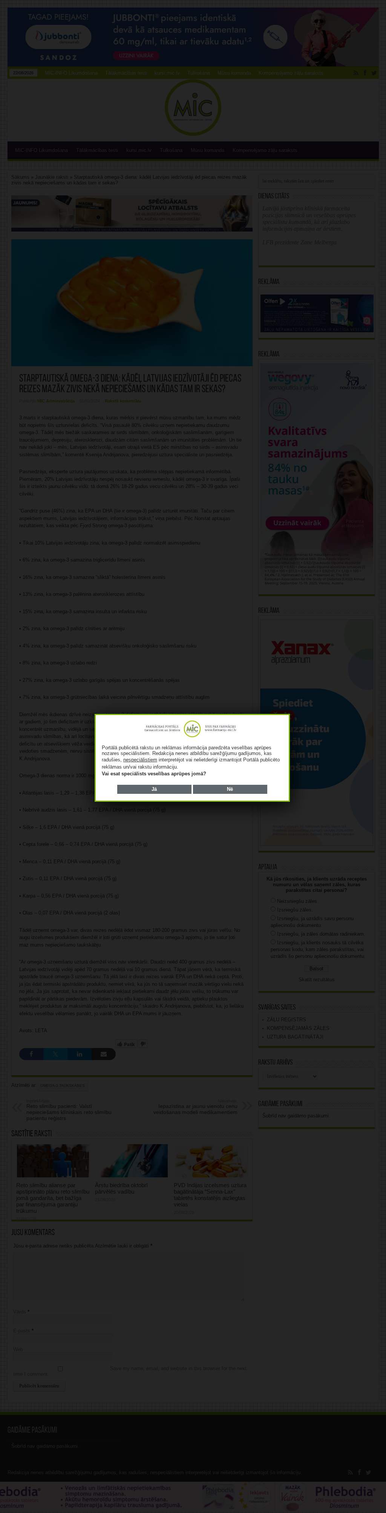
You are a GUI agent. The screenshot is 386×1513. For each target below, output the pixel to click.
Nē (230, 789)
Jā (154, 789)
